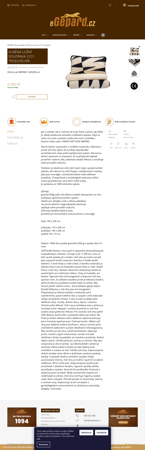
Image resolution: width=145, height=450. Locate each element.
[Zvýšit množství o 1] (14, 95)
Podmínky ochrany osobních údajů (53, 421)
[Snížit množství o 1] (14, 98)
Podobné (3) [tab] (15, 137)
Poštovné (44, 424)
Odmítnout (86, 432)
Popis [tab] (10, 131)
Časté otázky (45, 415)
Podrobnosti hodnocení (36, 67)
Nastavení (43, 444)
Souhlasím (101, 432)
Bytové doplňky (128, 137)
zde (38, 438)
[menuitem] (45, 35)
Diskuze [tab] (12, 143)
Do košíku (32, 97)
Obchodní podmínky (48, 418)
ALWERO (126, 134)
